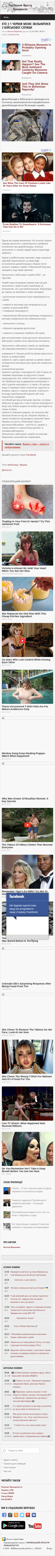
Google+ (10, 1515)
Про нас (7, 1471)
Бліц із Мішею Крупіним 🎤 (25, 1326)
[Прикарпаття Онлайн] (35, 1528)
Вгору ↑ (50, 1548)
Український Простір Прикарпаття (27, 7)
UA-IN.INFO (6, 1499)
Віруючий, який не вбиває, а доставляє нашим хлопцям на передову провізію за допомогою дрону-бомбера (30, 1353)
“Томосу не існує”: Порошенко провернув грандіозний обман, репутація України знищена (32, 1384)
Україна (23, 465)
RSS (16, 1515)
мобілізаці (13, 465)
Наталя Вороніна (14, 31)
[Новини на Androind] (13, 1528)
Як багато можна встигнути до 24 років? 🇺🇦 (29, 1288)
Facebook (31, 455)
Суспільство (13, 34)
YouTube (28, 1515)
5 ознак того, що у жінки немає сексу (30, 1425)
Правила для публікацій (15, 1463)
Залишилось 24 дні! (25, 1318)
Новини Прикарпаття (11, 1487)
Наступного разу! (27, 937)
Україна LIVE (7, 1490)
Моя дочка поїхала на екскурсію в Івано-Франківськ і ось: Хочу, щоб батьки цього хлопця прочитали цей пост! (30, 1417)
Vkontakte (34, 1515)
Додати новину (10, 1460)
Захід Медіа (7, 1496)
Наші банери (10, 1467)
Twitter (22, 1515)
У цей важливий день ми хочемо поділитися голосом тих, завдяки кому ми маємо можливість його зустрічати (29, 1299)
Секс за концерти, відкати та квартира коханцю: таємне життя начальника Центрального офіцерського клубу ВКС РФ (31, 1310)
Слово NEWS (7, 1493)
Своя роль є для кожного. (26, 1280)
